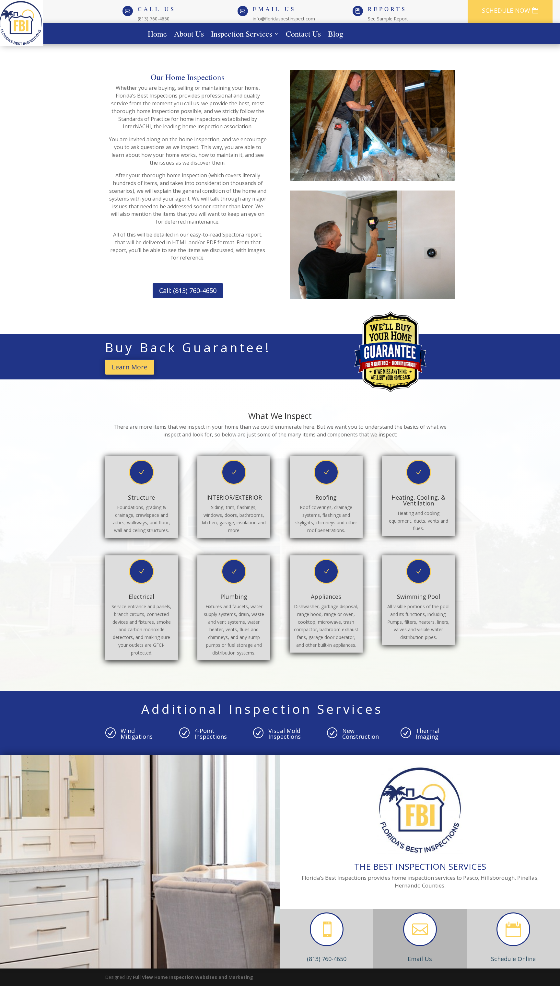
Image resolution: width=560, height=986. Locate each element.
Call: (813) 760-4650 (187, 290)
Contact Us (303, 35)
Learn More (129, 367)
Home (157, 35)
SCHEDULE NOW (506, 10)
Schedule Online (513, 959)
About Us (189, 35)
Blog (335, 35)
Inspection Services (241, 35)
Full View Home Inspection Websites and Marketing (193, 977)
